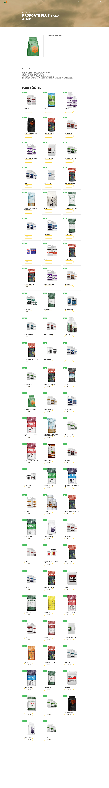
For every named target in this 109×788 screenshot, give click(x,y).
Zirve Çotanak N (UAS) (69, 183)
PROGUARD (26, 511)
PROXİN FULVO (67, 662)
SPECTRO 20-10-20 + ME (29, 536)
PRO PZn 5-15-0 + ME (69, 434)
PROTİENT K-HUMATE (69, 712)
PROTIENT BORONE (48, 409)
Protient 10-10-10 (48, 687)
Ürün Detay (28, 111)
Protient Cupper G (68, 409)
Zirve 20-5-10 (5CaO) (69, 561)
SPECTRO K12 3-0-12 (48, 158)
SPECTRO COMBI (27, 737)
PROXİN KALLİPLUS (28, 334)
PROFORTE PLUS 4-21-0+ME (30, 409)
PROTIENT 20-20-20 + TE (49, 587)
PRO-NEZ (46, 737)
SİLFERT (46, 208)
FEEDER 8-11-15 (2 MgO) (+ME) (71, 208)
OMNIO (66, 587)
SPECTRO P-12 (47, 183)
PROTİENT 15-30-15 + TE (49, 662)
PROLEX (26, 561)
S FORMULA (67, 284)
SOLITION (66, 108)
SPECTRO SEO (47, 637)
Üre (25, 712)
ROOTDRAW (67, 334)
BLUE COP (26, 259)
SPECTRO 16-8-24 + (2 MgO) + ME (31, 460)
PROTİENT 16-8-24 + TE (29, 284)
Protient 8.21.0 (47, 309)
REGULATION (67, 687)
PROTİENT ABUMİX (48, 536)
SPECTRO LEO (67, 384)
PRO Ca (25, 234)
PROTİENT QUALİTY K (69, 460)
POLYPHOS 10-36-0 (28, 384)
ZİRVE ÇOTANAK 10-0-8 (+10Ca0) (71, 511)
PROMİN (46, 712)
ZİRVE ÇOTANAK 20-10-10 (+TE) (31, 359)
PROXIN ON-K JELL (28, 485)
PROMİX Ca (26, 587)
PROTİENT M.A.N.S (68, 309)
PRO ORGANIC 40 (68, 133)
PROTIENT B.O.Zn (28, 637)
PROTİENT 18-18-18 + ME (49, 384)
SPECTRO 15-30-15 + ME (29, 687)
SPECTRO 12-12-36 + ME (69, 612)
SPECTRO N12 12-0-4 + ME (70, 637)
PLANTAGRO (27, 662)
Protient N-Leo (67, 259)
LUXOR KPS (26, 108)
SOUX (65, 359)
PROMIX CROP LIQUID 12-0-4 (30, 158)
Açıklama (25, 63)
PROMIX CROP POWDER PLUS (30, 133)
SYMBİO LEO (47, 612)
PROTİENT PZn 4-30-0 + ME (70, 158)
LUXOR (25, 183)
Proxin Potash (47, 108)
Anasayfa (28, 12)
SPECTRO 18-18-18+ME (49, 485)
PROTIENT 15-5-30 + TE (49, 133)
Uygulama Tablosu (37, 63)
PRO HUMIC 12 (67, 536)
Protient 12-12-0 (68, 234)
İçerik (30, 63)
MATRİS (46, 259)
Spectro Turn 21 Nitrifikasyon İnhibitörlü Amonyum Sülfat (51, 435)
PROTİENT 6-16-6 (28, 612)
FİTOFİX (46, 511)
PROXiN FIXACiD (47, 460)
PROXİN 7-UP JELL (48, 359)
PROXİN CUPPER (47, 234)
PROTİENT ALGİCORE (49, 284)
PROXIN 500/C (27, 309)
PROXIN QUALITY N (48, 334)
